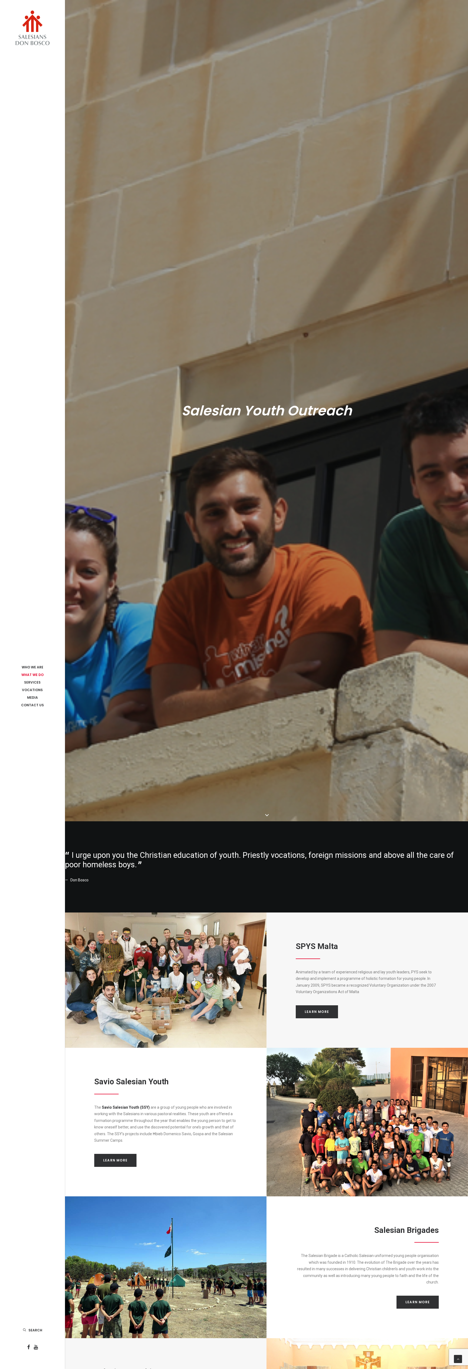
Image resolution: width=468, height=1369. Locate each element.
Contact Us (32, 705)
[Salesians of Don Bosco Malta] (32, 28)
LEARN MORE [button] (317, 1011)
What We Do (32, 674)
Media (32, 697)
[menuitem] (32, 667)
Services (32, 682)
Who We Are (32, 667)
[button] (28, 1347)
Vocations (32, 690)
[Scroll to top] (458, 1359)
